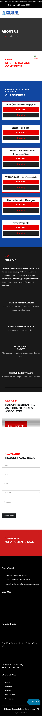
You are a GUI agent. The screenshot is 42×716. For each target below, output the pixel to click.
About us (8, 686)
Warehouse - (21, 176)
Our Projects (10, 695)
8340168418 (25, 580)
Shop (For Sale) (21, 127)
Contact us (9, 699)
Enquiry (21, 115)
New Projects (21, 222)
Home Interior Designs (21, 200)
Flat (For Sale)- (21, 104)
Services (8, 691)
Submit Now (9, 516)
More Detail (21, 109)
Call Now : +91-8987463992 (20, 5)
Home (4, 36)
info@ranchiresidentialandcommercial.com (22, 584)
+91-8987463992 (12, 580)
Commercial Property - (21, 152)
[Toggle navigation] (38, 12)
